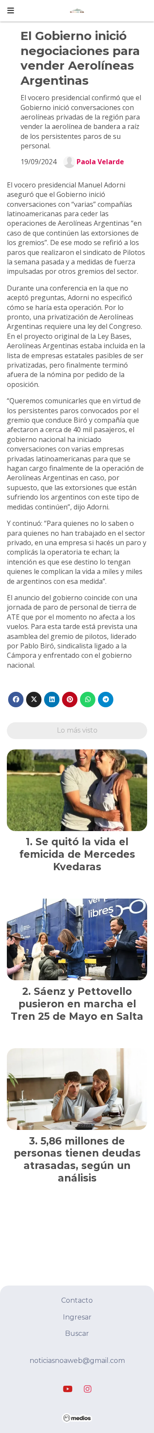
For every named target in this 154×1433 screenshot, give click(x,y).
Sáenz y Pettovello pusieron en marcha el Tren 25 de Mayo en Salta (77, 1003)
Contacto (77, 1300)
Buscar (77, 1333)
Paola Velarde (100, 161)
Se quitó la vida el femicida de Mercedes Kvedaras (77, 854)
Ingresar (77, 1317)
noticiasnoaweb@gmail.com (77, 1360)
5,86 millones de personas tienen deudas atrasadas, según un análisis (77, 1159)
